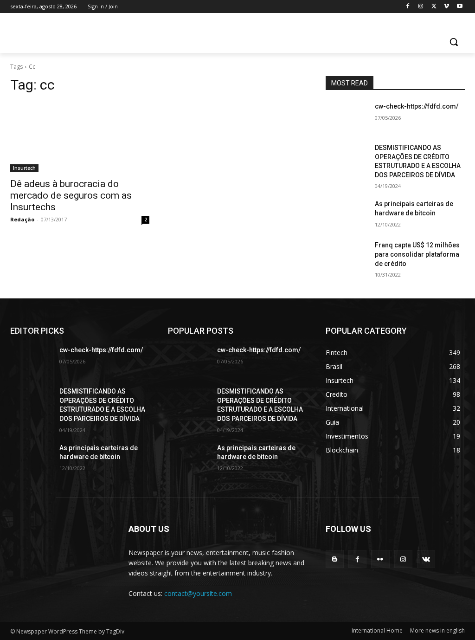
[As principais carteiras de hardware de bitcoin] (346, 214)
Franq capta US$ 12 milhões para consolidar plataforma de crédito (417, 254)
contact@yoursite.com (198, 593)
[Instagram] (421, 6)
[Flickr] (380, 559)
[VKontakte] (426, 559)
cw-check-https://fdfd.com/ (416, 106)
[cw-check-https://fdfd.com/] (346, 116)
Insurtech (24, 168)
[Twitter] (434, 6)
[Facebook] (408, 6)
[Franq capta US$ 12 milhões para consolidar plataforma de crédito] (346, 255)
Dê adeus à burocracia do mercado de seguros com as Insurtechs (71, 195)
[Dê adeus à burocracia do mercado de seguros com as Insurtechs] (79, 137)
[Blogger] (335, 559)
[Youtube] (459, 6)
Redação (22, 219)
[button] (454, 42)
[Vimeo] (446, 6)
